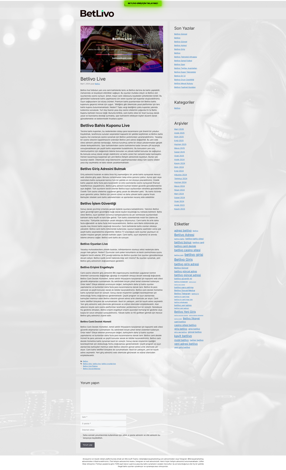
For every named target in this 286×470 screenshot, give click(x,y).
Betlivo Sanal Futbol (183, 61)
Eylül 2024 (179, 171)
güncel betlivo (195, 332)
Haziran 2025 (180, 144)
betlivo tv (195, 294)
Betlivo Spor (179, 64)
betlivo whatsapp (181, 302)
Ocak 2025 (179, 156)
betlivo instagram (181, 282)
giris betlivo (180, 328)
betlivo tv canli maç (181, 297)
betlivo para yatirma (183, 287)
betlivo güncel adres (185, 271)
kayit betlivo (183, 336)
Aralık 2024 (179, 159)
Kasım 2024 (179, 163)
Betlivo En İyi (180, 76)
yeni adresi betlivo (186, 343)
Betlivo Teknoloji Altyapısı (185, 57)
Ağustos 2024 (180, 175)
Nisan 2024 (179, 190)
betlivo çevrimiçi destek (181, 315)
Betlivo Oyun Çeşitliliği (184, 80)
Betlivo (85, 361)
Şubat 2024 (179, 197)
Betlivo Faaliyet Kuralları (185, 87)
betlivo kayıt (192, 282)
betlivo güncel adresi (187, 275)
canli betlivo (180, 321)
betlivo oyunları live (109, 364)
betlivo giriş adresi (186, 264)
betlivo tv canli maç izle (183, 299)
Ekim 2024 (179, 167)
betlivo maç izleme (179, 284)
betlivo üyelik (178, 319)
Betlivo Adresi (180, 45)
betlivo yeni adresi (181, 308)
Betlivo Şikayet (191, 318)
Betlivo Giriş (87, 364)
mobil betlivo (181, 340)
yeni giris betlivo (182, 347)
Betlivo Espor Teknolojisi (185, 72)
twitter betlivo (196, 340)
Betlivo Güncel (180, 34)
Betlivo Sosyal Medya (184, 290)
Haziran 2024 (180, 182)
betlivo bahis (179, 239)
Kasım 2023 (179, 209)
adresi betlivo (183, 230)
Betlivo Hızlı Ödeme (90, 366)
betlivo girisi (194, 255)
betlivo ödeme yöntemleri (196, 315)
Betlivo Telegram (182, 293)
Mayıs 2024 (179, 186)
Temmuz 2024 (180, 178)
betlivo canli (198, 242)
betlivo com (178, 255)
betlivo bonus (182, 242)
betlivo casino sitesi (187, 250)
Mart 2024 (179, 194)
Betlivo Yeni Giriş (185, 311)
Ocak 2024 (179, 201)
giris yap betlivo (180, 332)
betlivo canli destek (185, 246)
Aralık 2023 (179, 205)
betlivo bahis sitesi (194, 238)
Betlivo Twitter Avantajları (185, 68)
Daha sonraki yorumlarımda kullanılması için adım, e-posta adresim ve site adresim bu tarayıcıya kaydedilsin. (121, 436)
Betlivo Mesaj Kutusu (183, 83)
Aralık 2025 (179, 133)
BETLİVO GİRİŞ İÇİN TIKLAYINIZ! (143, 3)
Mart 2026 (179, 129)
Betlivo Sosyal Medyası (91, 369)
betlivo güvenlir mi (183, 278)
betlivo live (97, 364)
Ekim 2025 (179, 137)
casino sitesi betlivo (185, 325)
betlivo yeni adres (183, 305)
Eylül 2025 (179, 140)
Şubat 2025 (179, 152)
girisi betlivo (194, 329)
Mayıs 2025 (179, 148)
